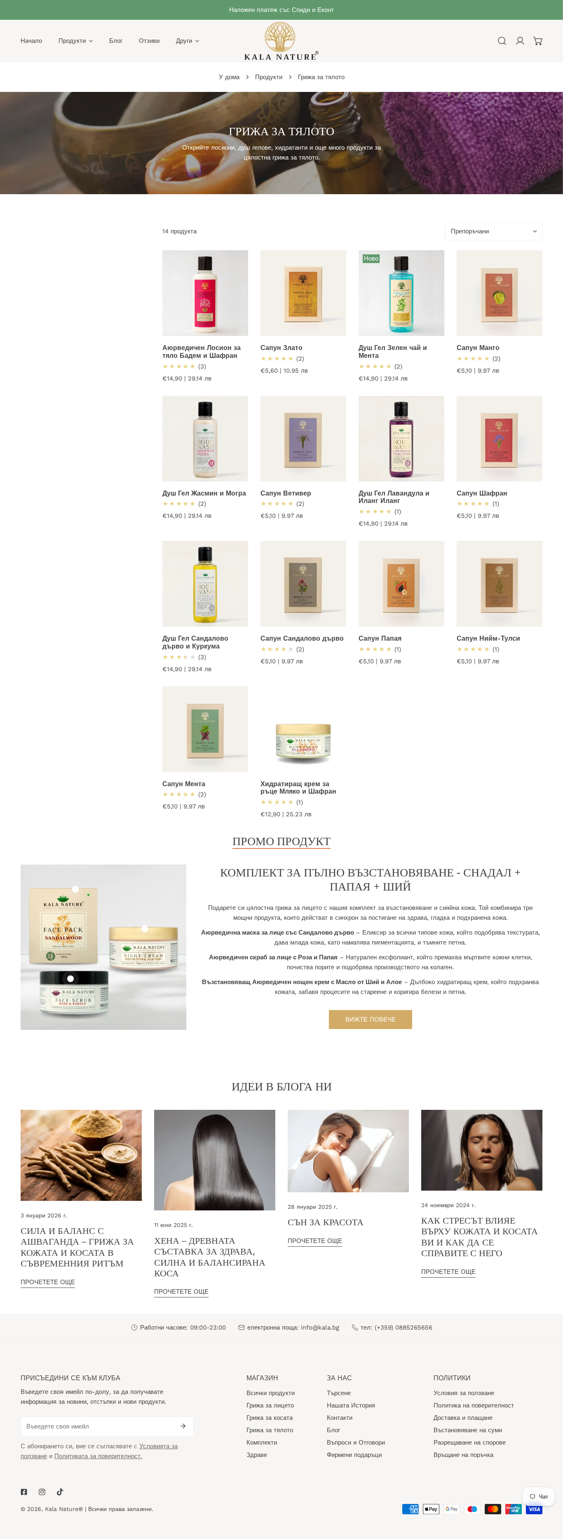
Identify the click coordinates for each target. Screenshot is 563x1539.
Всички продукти (270, 1393)
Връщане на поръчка (463, 1455)
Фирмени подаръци (354, 1455)
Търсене (339, 1393)
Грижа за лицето (270, 1405)
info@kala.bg (320, 1327)
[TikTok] (60, 1492)
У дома (229, 77)
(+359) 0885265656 (403, 1327)
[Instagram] (42, 1492)
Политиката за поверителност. (98, 1456)
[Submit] (183, 1426)
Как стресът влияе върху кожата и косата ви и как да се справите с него (479, 1236)
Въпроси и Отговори (356, 1442)
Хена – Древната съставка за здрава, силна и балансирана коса (209, 1256)
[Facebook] (24, 1492)
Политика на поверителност (474, 1405)
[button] (538, 41)
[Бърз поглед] (242, 326)
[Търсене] (502, 41)
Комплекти (261, 1442)
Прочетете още (48, 1282)
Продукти (268, 77)
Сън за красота (326, 1221)
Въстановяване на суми (468, 1430)
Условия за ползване (464, 1393)
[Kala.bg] (281, 41)
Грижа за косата (269, 1418)
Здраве (256, 1455)
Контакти (339, 1418)
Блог (333, 1430)
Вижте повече (370, 1019)
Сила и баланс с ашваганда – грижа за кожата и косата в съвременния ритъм (77, 1246)
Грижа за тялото (269, 1430)
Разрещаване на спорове (470, 1442)
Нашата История (351, 1405)
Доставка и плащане (463, 1418)
